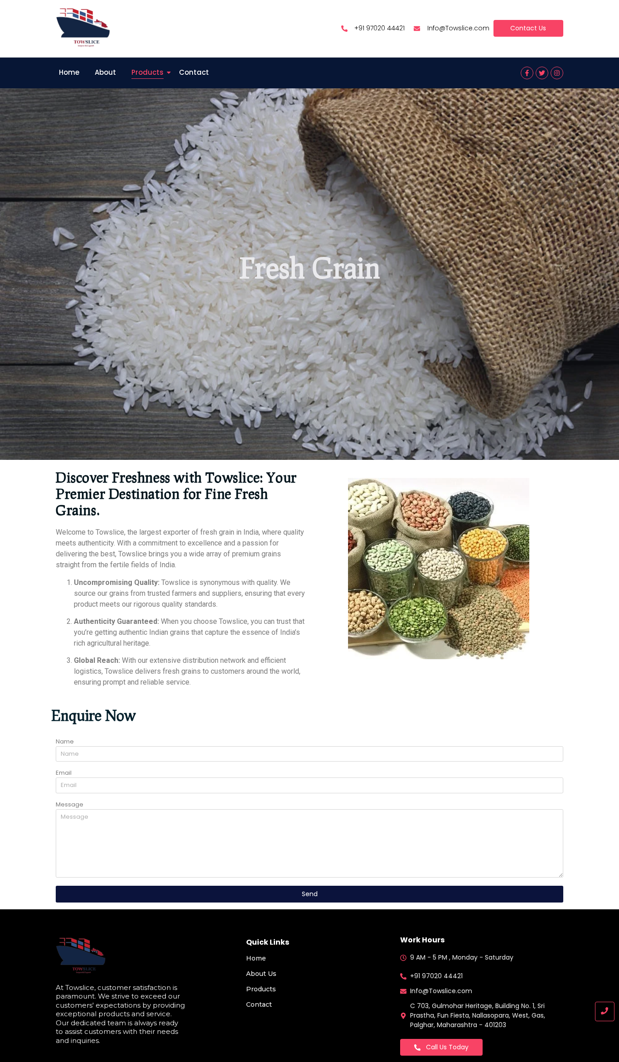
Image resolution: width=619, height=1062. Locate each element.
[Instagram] (557, 73)
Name (65, 742)
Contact (194, 72)
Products (147, 72)
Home (69, 72)
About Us (261, 974)
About (105, 72)
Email (64, 773)
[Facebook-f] (527, 73)
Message (69, 805)
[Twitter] (542, 73)
